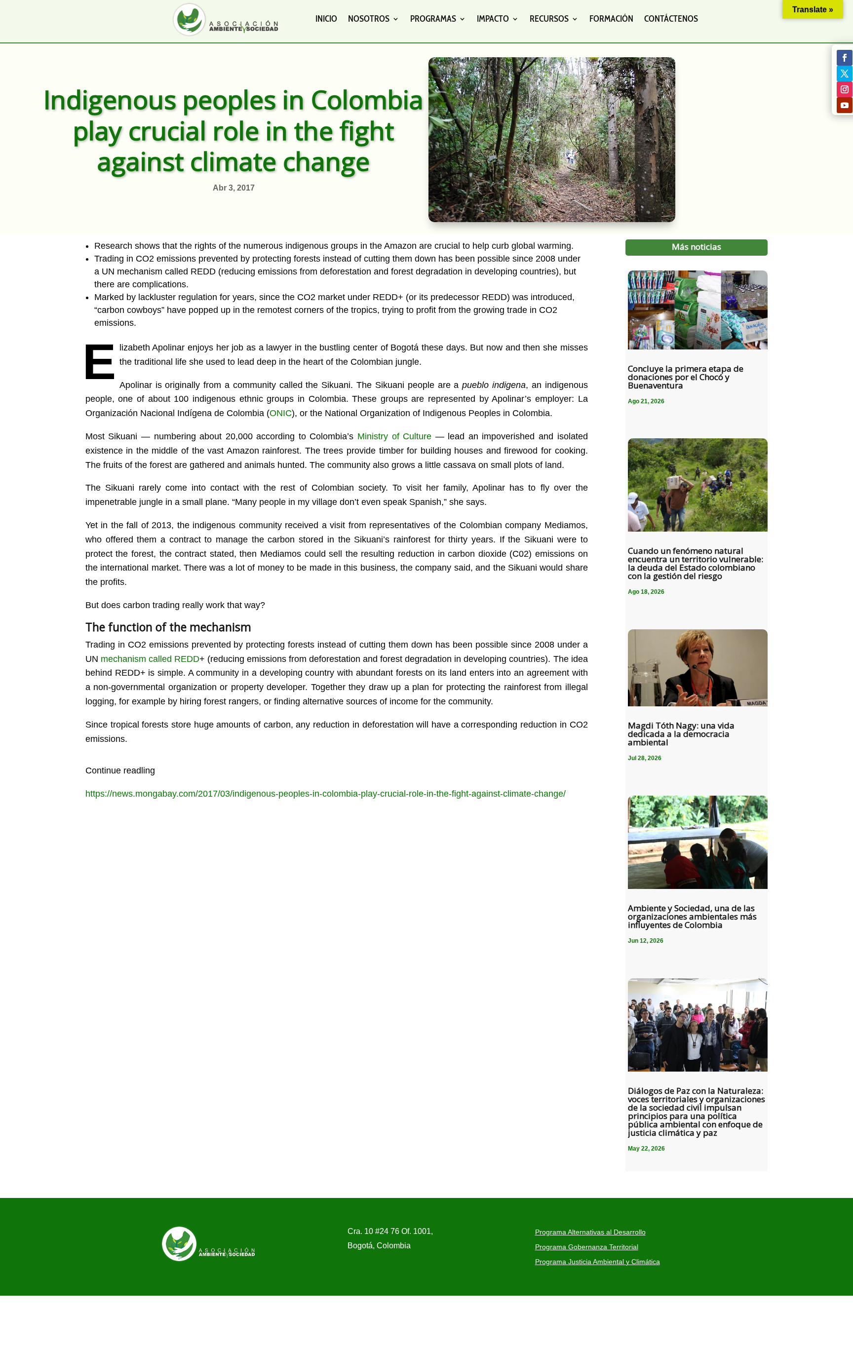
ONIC (281, 413)
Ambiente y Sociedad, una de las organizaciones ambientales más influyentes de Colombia (692, 916)
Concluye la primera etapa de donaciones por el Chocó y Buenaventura (685, 377)
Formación (611, 18)
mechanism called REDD (150, 659)
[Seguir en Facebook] (845, 58)
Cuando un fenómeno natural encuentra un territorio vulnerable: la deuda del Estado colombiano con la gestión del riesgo (695, 563)
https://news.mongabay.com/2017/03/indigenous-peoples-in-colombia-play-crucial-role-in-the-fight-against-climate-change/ (325, 794)
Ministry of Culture (394, 436)
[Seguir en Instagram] (845, 89)
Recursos (549, 18)
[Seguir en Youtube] (845, 105)
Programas (433, 18)
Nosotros (368, 18)
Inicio (326, 18)
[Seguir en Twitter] (845, 73)
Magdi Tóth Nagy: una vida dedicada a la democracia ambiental (681, 734)
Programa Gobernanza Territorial (586, 1247)
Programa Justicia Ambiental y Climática (597, 1262)
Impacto (493, 18)
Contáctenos (671, 18)
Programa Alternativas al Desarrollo (590, 1232)
